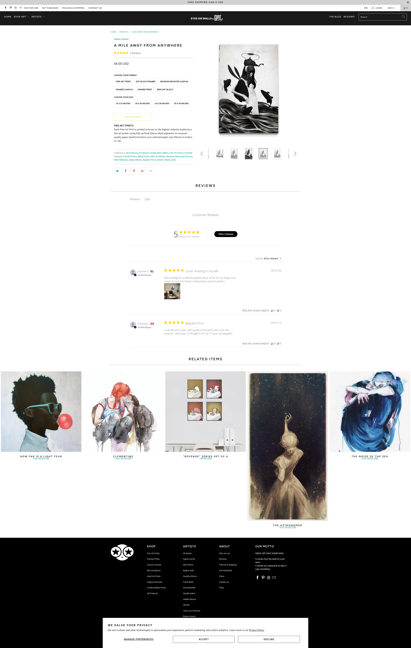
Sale (173, 160)
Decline (269, 639)
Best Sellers (162, 153)
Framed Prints (129, 156)
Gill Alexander (189, 587)
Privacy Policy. (256, 630)
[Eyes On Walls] (207, 18)
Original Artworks (154, 582)
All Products (132, 153)
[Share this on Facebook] (125, 171)
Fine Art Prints (176, 153)
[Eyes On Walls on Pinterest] (10, 8)
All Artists (187, 553)
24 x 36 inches (162, 103)
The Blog (335, 16)
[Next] (294, 89)
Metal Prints (144, 156)
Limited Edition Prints (156, 587)
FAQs (221, 587)
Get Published (50, 8)
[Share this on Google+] (142, 171)
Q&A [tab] (147, 199)
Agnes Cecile (189, 559)
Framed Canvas (124, 89)
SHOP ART (20, 16)
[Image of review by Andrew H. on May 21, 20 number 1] (172, 291)
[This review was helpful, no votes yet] (272, 310)
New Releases (121, 160)
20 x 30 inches (142, 103)
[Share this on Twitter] (117, 171)
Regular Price (149, 160)
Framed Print (145, 89)
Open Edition (135, 160)
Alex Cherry (188, 565)
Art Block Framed (145, 81)
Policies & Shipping (73, 8)
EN (365, 8)
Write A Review (226, 234)
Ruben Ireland (121, 39)
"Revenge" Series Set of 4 (205, 411)
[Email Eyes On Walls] (20, 8)
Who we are (31, 8)
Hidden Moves (189, 599)
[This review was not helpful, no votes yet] (278, 310)
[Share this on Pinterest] (134, 171)
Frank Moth (188, 582)
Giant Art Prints (154, 576)
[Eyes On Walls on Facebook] (5, 8)
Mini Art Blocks (158, 156)
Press (221, 576)
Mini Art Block (165, 89)
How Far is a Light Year (41, 411)
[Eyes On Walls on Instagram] (15, 8)
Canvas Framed (154, 565)
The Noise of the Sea (370, 411)
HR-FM (186, 605)
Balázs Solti (188, 570)
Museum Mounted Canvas (174, 81)
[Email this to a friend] (150, 171)
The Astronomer (287, 446)
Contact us (95, 8)
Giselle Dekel (189, 593)
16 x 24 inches (123, 103)
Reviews (349, 16)
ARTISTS (36, 16)
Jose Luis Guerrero (191, 611)
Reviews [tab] (135, 199)
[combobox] (268, 258)
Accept (204, 639)
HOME (7, 16)
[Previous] (202, 89)
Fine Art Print (123, 81)
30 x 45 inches (181, 103)
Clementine (123, 411)
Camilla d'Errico (190, 576)
